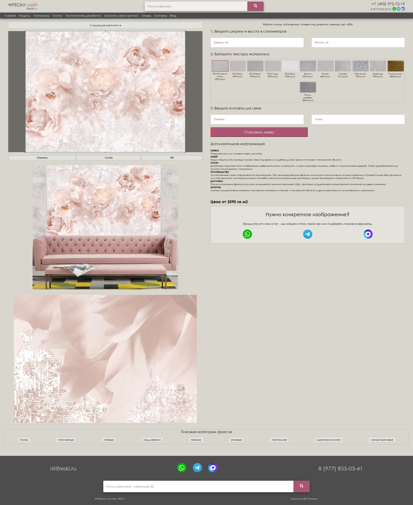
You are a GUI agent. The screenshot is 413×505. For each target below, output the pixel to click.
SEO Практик (310, 498)
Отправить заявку (259, 132)
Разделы (24, 15)
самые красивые (382, 439)
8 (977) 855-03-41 (381, 9)
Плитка (57, 15)
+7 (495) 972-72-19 (388, 3)
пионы (24, 439)
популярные (66, 439)
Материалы (41, 15)
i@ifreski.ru (63, 468)
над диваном (152, 439)
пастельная (279, 439)
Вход (173, 15)
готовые (109, 439)
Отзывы (146, 15)
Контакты (160, 15)
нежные (196, 439)
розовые (236, 439)
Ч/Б (172, 157)
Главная (10, 15)
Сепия (109, 157)
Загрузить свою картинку (121, 15)
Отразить (42, 157)
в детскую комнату (329, 439)
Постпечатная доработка (83, 15)
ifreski (32, 8)
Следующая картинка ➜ (105, 25)
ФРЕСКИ (23, 4)
